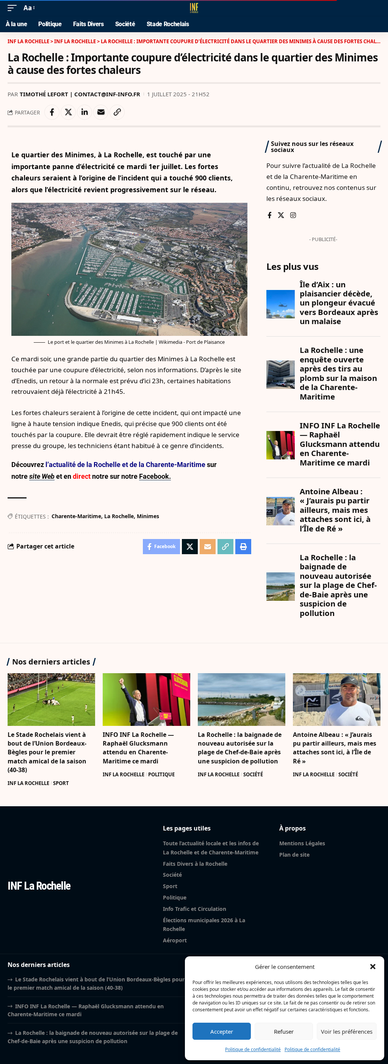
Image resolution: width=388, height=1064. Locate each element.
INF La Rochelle (28, 783)
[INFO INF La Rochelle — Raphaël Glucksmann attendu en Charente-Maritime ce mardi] (146, 699)
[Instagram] (293, 216)
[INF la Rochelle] (194, 8)
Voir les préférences (346, 1031)
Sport (61, 783)
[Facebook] (269, 216)
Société (253, 774)
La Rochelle (119, 516)
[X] (281, 216)
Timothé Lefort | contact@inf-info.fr (80, 94)
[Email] (100, 112)
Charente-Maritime (76, 516)
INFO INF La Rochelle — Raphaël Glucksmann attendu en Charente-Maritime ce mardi (138, 747)
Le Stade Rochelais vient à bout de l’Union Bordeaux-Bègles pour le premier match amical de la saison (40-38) (47, 752)
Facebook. (155, 476)
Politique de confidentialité (253, 1049)
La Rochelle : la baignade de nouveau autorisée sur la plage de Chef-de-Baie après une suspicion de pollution (240, 747)
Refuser (284, 1031)
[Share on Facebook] (51, 112)
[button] (373, 966)
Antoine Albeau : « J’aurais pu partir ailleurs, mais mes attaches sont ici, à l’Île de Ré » (334, 747)
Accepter (221, 1031)
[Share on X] (68, 112)
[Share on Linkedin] (84, 112)
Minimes (148, 516)
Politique (161, 774)
